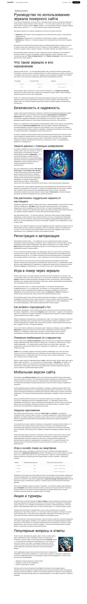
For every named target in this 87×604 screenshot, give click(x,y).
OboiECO (10, 2)
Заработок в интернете (21, 11)
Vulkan (30, 27)
